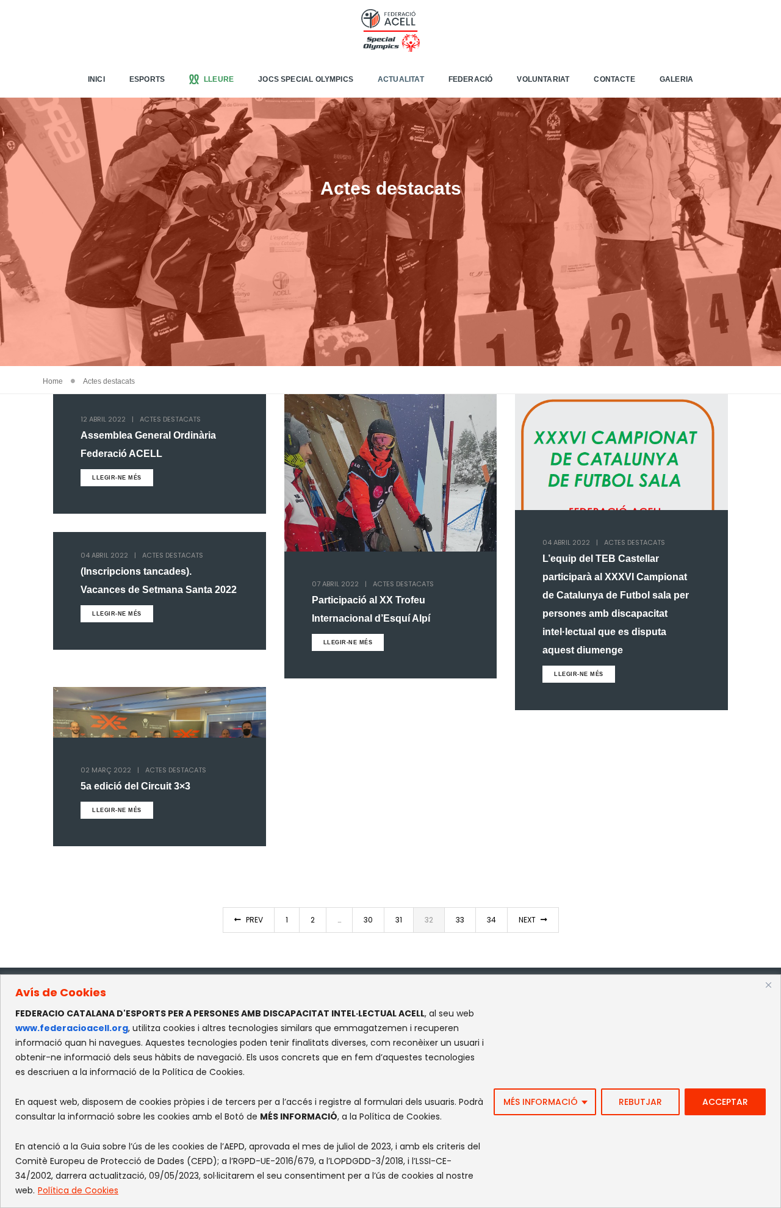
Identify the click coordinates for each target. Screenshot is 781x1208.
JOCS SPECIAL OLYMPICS (305, 79)
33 (460, 920)
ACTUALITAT (401, 79)
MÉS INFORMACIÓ (540, 1102)
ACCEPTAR (725, 1102)
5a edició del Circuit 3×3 (135, 786)
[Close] (768, 984)
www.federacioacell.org (71, 1028)
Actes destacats (170, 419)
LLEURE (219, 79)
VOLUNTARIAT (543, 79)
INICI (96, 79)
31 (398, 920)
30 (368, 920)
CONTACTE (614, 79)
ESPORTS (147, 79)
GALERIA (676, 79)
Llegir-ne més (117, 478)
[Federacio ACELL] (390, 29)
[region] (390, 1091)
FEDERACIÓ (470, 79)
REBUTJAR (640, 1102)
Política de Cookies (78, 1190)
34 (491, 920)
